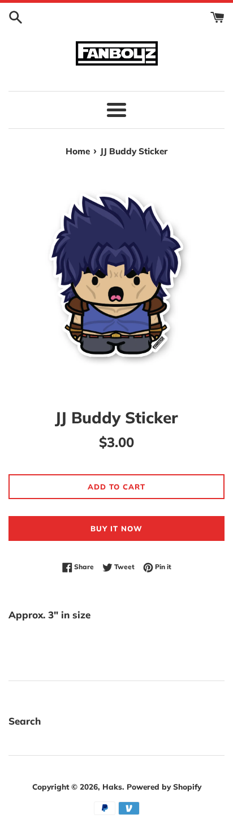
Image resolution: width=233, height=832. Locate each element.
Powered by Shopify (164, 786)
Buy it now (116, 528)
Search (24, 721)
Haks (112, 786)
